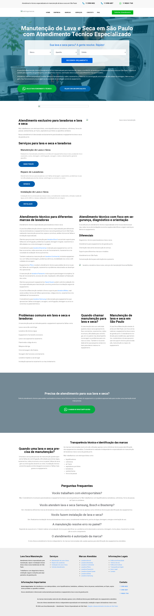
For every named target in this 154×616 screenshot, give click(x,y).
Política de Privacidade (117, 560)
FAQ (98, 12)
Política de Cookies (116, 565)
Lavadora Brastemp (87, 563)
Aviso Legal (113, 569)
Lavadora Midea (86, 573)
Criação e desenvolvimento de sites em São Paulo (103, 606)
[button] (57, 12)
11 (123, 586)
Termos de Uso (115, 563)
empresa (57, 12)
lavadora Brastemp (39, 248)
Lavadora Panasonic (87, 569)
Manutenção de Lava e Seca (60, 560)
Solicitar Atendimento (58, 567)
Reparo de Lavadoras (58, 563)
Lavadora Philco (86, 567)
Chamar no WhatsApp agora (79, 409)
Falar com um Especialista (75, 89)
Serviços (78, 12)
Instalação (28, 204)
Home (48, 12)
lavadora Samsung (39, 299)
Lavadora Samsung (87, 576)
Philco (32, 265)
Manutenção (28, 164)
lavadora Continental (52, 256)
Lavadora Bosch (86, 560)
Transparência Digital (116, 567)
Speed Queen (49, 282)
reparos (26, 184)
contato (90, 12)
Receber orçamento (77, 60)
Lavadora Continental (87, 565)
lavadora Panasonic (38, 273)
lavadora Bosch (53, 239)
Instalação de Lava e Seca (59, 565)
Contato (112, 571)
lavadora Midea (63, 290)
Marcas (68, 12)
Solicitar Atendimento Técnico (39, 89)
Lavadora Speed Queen (88, 571)
